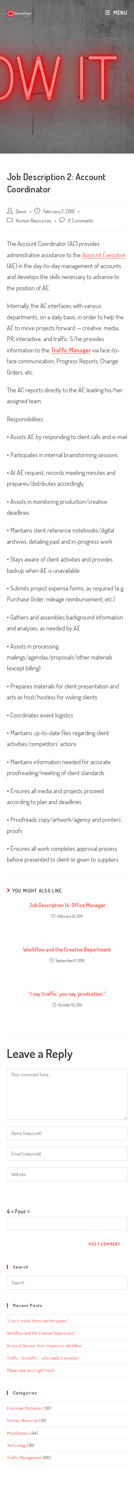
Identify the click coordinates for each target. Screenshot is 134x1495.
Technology (16, 1445)
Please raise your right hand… (32, 1370)
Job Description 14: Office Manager (67, 905)
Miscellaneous (18, 1433)
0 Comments (80, 220)
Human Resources (33, 220)
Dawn (21, 211)
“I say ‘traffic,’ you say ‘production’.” (67, 993)
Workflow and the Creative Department (67, 949)
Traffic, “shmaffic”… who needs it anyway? (43, 1358)
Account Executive (104, 255)
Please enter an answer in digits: (45, 1193)
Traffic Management (24, 1457)
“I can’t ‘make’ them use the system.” (37, 1320)
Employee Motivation (25, 1408)
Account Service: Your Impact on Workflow (44, 1345)
